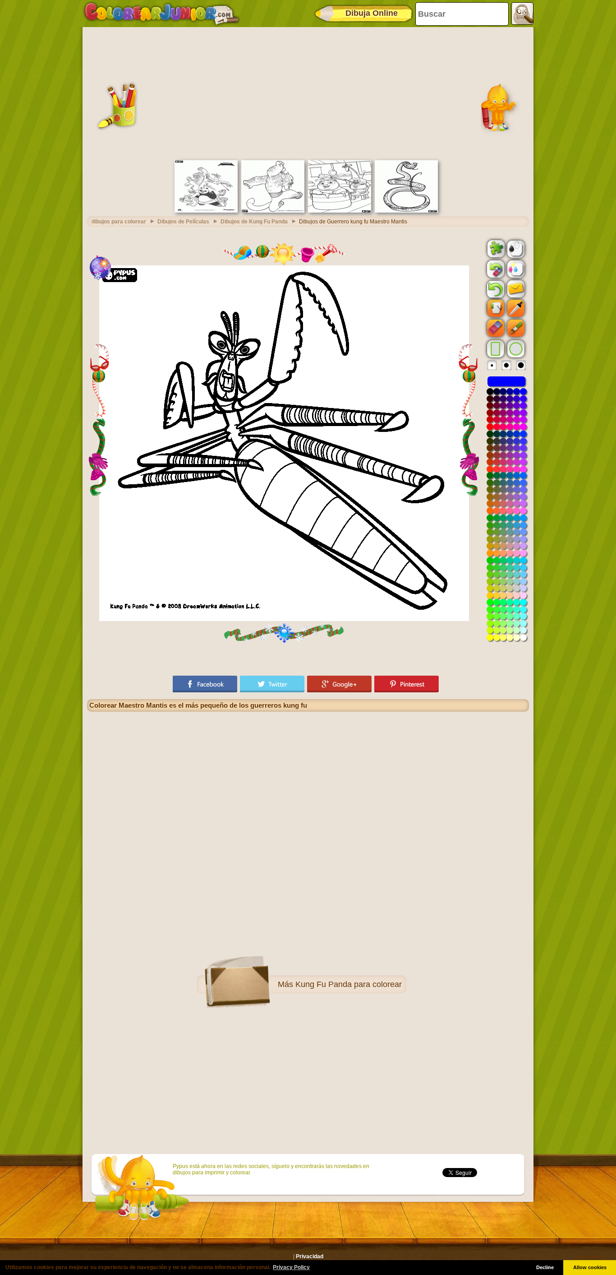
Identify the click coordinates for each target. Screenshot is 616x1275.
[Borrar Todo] (494, 269)
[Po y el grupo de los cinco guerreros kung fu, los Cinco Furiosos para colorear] (206, 211)
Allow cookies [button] (590, 1267)
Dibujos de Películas (183, 221)
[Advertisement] (308, 92)
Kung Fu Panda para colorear (348, 984)
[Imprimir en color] (515, 268)
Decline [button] (545, 1267)
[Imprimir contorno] (515, 248)
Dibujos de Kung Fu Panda (254, 221)
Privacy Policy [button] (291, 1267)
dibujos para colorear (119, 221)
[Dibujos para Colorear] (162, 13)
